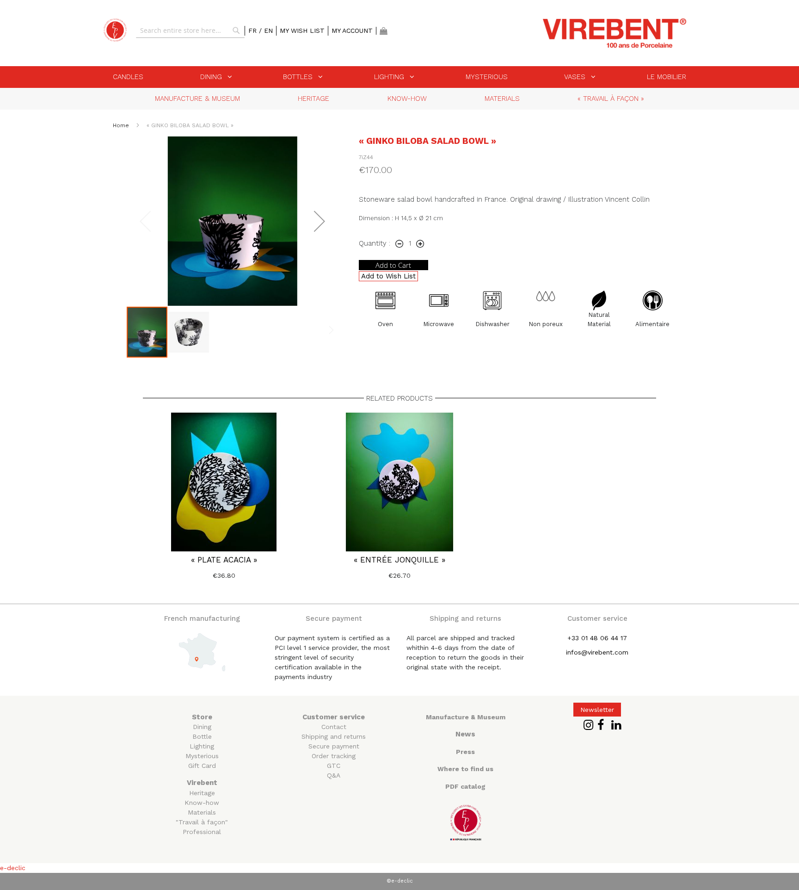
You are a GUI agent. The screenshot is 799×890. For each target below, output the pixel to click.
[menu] (399, 77)
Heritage (202, 793)
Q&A (333, 775)
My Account (352, 30)
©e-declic (400, 881)
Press (465, 751)
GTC (333, 765)
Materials (202, 812)
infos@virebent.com (597, 652)
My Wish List (302, 30)
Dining (202, 726)
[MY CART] (383, 31)
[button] (319, 221)
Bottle (202, 736)
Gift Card (202, 765)
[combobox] (190, 30)
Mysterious (202, 756)
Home (122, 125)
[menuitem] (128, 77)
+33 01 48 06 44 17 (597, 638)
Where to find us (465, 769)
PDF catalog (465, 786)
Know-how (201, 802)
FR (253, 30)
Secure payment (333, 746)
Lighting (202, 746)
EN (268, 30)
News (465, 734)
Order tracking (334, 756)
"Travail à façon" (202, 822)
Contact (333, 726)
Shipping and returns (333, 736)
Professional (202, 831)
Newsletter (597, 709)
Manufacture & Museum (465, 717)
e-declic (12, 867)
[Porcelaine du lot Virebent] (115, 30)
